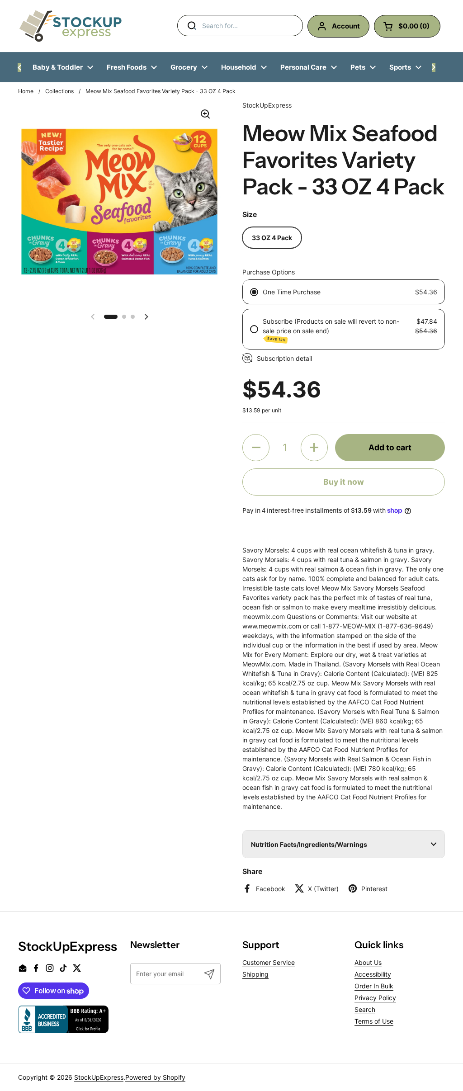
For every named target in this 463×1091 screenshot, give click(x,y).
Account (346, 26)
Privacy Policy (375, 997)
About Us (368, 962)
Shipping (255, 974)
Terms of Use (373, 1021)
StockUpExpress (98, 1077)
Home (25, 91)
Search (364, 1009)
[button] (111, 317)
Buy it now (343, 481)
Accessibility (372, 974)
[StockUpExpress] (70, 26)
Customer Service (268, 962)
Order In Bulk (373, 986)
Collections (59, 91)
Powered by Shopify (155, 1077)
